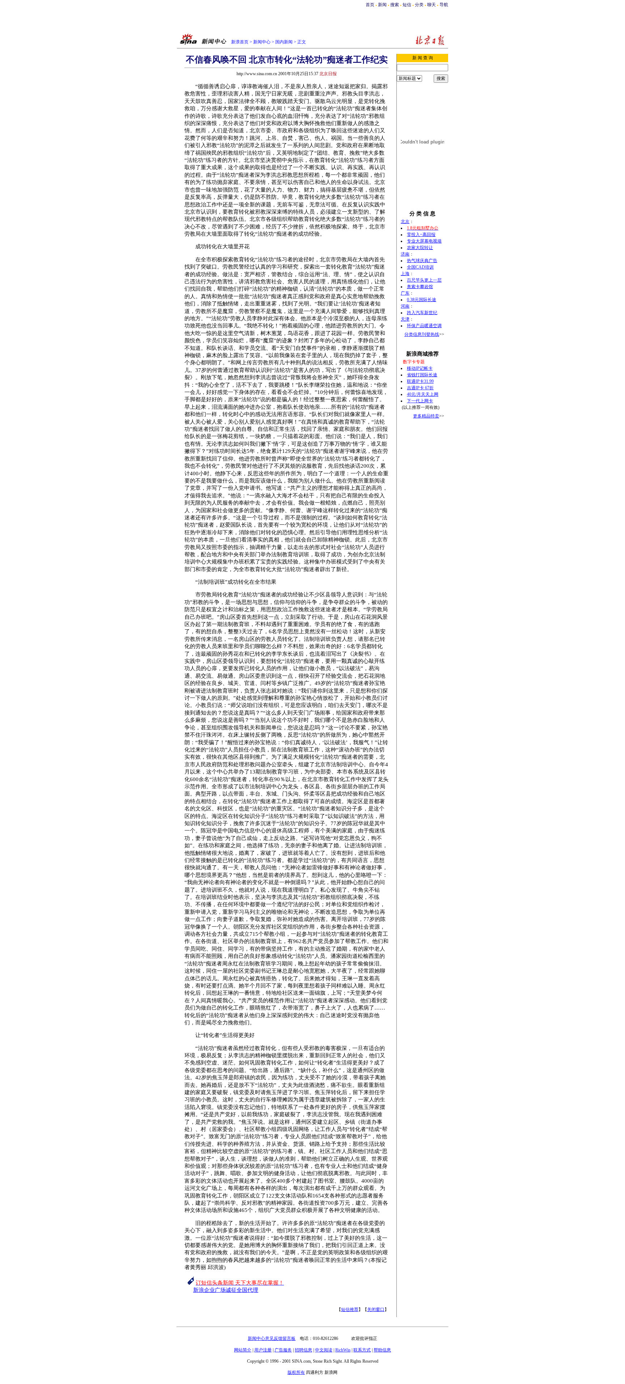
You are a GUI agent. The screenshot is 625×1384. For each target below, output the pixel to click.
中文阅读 (323, 1350)
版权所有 (296, 1372)
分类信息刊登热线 (421, 334)
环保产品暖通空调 (424, 325)
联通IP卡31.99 (420, 381)
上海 (405, 273)
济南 (405, 254)
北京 (405, 221)
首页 (370, 4)
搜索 (395, 4)
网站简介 (242, 1350)
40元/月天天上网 (422, 394)
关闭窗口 (375, 1309)
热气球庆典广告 (422, 260)
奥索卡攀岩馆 (420, 286)
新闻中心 (262, 41)
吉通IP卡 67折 (420, 387)
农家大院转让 (420, 247)
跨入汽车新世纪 (422, 312)
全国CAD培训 (420, 267)
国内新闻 (284, 41)
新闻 (382, 4)
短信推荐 (349, 1309)
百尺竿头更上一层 (424, 280)
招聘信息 (303, 1350)
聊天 (431, 4)
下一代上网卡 (420, 400)
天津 (405, 319)
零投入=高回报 (421, 234)
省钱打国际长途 (422, 374)
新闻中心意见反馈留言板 (272, 1338)
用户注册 (263, 1350)
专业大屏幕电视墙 (424, 241)
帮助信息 (382, 1350)
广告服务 (283, 1350)
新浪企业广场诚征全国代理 (225, 1290)
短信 (407, 4)
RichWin (342, 1350)
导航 (443, 4)
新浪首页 (239, 41)
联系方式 (362, 1350)
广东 (405, 293)
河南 (405, 306)
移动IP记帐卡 (420, 368)
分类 (419, 4)
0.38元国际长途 (421, 299)
